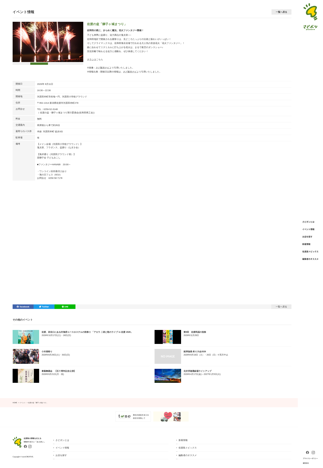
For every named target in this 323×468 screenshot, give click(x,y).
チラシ (90, 59)
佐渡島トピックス (310, 251)
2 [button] (31, 64)
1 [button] (13, 64)
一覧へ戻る (281, 12)
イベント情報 (308, 229)
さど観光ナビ (102, 67)
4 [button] (66, 64)
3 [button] (48, 64)
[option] (48, 42)
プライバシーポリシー (310, 458)
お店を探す (307, 236)
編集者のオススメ (310, 258)
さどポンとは (308, 221)
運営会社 (306, 463)
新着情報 (306, 244)
